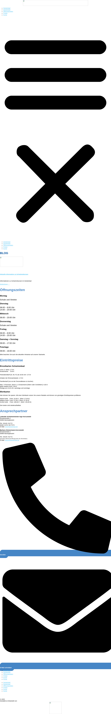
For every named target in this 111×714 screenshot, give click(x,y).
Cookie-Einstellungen (7, 694)
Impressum (4, 697)
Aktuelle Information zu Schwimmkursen (14, 274)
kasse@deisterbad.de (12, 440)
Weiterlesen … (5, 284)
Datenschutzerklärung (7, 696)
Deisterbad (6, 8)
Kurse (5, 15)
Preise (5, 13)
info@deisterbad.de (11, 427)
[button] (55, 128)
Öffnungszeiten (8, 11)
